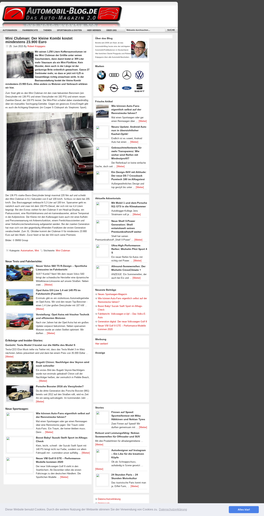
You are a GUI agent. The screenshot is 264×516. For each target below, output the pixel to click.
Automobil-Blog (86, 16)
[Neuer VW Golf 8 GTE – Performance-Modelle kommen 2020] (19, 466)
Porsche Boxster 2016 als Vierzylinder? (60, 386)
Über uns (111, 30)
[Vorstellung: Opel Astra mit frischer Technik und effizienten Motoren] (19, 322)
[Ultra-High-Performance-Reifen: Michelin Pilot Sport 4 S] (102, 252)
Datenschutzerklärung (109, 499)
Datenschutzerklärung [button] (173, 509)
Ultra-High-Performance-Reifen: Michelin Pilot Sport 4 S (129, 249)
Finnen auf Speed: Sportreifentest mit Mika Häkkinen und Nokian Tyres (128, 416)
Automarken (10, 30)
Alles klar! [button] (244, 509)
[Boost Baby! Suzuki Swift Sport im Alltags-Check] (19, 446)
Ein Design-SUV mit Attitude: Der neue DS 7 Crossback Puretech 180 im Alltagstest (128, 176)
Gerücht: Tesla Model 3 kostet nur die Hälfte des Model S (40, 345)
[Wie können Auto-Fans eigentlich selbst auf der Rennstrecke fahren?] (19, 421)
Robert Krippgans (36, 46)
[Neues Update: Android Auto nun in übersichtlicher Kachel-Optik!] (102, 133)
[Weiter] (48, 284)
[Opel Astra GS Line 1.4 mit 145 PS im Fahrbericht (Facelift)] (19, 298)
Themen (47, 30)
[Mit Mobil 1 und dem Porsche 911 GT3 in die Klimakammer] (102, 209)
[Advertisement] (122, 377)
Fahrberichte (30, 30)
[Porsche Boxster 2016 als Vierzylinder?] (19, 394)
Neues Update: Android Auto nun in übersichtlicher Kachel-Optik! (128, 130)
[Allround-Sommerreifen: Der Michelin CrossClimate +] (102, 272)
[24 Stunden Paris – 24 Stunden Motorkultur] (102, 481)
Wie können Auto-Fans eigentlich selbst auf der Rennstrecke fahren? (126, 109)
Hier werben (94, 30)
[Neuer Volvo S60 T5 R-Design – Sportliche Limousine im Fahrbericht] (19, 274)
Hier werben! (101, 343)
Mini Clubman (63, 250)
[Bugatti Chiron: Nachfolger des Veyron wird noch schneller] (19, 370)
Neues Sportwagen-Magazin (112, 294)
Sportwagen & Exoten (69, 30)
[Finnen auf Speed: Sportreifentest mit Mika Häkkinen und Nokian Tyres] (102, 418)
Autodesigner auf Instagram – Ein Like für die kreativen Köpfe (128, 454)
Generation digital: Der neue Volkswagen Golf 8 (122, 321)
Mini (37, 250)
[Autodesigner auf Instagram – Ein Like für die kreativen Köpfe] (102, 456)
